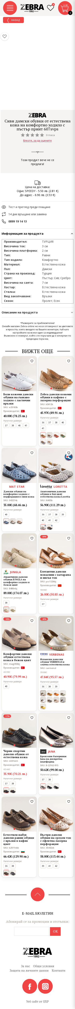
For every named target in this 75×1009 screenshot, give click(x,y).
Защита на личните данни (29, 970)
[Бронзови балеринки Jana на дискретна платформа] (56, 730)
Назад (15, 20)
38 (13, 425)
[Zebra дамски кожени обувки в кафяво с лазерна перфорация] (56, 373)
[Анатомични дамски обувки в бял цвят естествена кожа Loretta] (56, 465)
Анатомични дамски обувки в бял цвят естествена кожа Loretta (55, 494)
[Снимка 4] (21, 388)
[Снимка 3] (19, 388)
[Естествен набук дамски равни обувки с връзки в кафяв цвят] (19, 814)
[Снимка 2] (16, 388)
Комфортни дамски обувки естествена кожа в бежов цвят (17, 657)
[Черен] (13, 790)
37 (6, 425)
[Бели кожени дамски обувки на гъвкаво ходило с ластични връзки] (19, 373)
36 (43, 422)
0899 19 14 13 (17, 221)
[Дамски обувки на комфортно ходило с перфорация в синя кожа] (19, 465)
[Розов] (56, 700)
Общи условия (43, 966)
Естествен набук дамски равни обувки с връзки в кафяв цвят (18, 839)
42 (56, 520)
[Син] (43, 441)
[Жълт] (43, 706)
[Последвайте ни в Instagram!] (45, 986)
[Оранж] (56, 693)
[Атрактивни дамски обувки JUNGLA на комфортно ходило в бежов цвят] (19, 551)
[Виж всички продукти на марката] (38, 115)
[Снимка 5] (24, 388)
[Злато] (50, 435)
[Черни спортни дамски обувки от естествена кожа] (19, 730)
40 (19, 425)
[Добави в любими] (32, 361)
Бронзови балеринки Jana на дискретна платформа (53, 759)
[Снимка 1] (14, 388)
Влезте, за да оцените (37, 140)
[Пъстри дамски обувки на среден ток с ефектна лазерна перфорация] (56, 814)
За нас (25, 966)
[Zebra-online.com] (32, 8)
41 (26, 425)
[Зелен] (63, 435)
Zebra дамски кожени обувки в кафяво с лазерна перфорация (55, 397)
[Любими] (5, 36)
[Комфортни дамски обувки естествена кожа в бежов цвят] (19, 633)
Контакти (58, 970)
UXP (46, 1001)
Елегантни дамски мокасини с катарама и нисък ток (55, 574)
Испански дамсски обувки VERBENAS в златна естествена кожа (55, 662)
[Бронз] (50, 700)
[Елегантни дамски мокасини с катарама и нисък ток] (56, 551)
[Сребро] (63, 700)
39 (63, 514)
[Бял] (50, 441)
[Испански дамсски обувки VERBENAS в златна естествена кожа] (56, 633)
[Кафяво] (50, 693)
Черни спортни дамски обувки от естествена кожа (16, 754)
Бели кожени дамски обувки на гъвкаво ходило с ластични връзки (18, 399)
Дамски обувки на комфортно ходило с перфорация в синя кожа (18, 494)
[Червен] (56, 435)
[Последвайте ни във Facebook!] (30, 986)
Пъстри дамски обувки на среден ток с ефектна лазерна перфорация (55, 839)
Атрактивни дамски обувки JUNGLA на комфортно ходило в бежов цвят (16, 581)
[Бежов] (19, 521)
